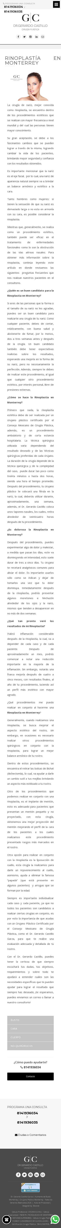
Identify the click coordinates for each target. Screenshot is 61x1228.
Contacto (30, 1076)
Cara (14, 1028)
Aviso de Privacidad (42, 1202)
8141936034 (13, 6)
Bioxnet (36, 1205)
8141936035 (13, 11)
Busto (15, 1020)
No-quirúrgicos (22, 1046)
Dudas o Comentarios (31, 1134)
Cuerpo (16, 1037)
